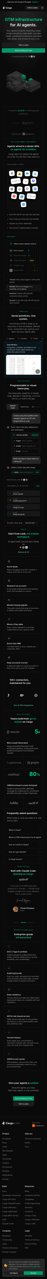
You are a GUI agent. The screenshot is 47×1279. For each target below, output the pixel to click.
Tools (4, 1151)
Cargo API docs (9, 1204)
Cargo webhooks (9, 1216)
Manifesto (6, 1240)
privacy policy (33, 1266)
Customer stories (32, 1200)
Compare (29, 1216)
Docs (4, 1196)
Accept (33, 1273)
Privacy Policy (31, 1248)
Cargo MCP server (10, 1220)
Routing (5, 1175)
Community (7, 1244)
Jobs (4, 1248)
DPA (27, 1252)
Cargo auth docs (9, 1212)
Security (28, 1240)
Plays (4, 1147)
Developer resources (11, 1200)
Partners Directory (10, 1252)
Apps (4, 1159)
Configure (14, 1273)
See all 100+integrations (23, 705)
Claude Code (8, 1228)
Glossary (28, 1212)
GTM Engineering (32, 1208)
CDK (4, 1224)
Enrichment (7, 1171)
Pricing (5, 1183)
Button (27, 1147)
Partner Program (9, 1256)
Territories (6, 1163)
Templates (29, 1204)
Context (5, 1167)
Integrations (7, 1179)
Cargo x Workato (32, 1224)
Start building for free (23, 50)
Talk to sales (32, 8)
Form (27, 1151)
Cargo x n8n (30, 1228)
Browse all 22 (23, 552)
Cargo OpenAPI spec (11, 1208)
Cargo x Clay (30, 1220)
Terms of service (32, 1244)
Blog (27, 1196)
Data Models (7, 1155)
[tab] (10, 338)
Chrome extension (33, 1143)
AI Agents (6, 1143)
